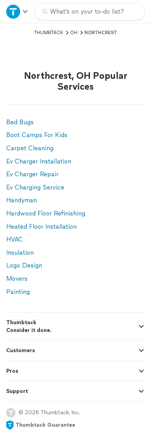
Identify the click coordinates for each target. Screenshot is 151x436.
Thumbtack (48, 32)
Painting (18, 291)
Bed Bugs (20, 122)
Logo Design (24, 265)
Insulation (20, 252)
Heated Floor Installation (41, 226)
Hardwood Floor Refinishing (45, 213)
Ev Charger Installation (38, 161)
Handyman (21, 200)
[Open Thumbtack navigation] (17, 11)
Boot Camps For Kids (36, 135)
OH (73, 32)
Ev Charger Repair (32, 174)
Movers (16, 278)
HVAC (14, 239)
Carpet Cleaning (29, 148)
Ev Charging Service (35, 187)
